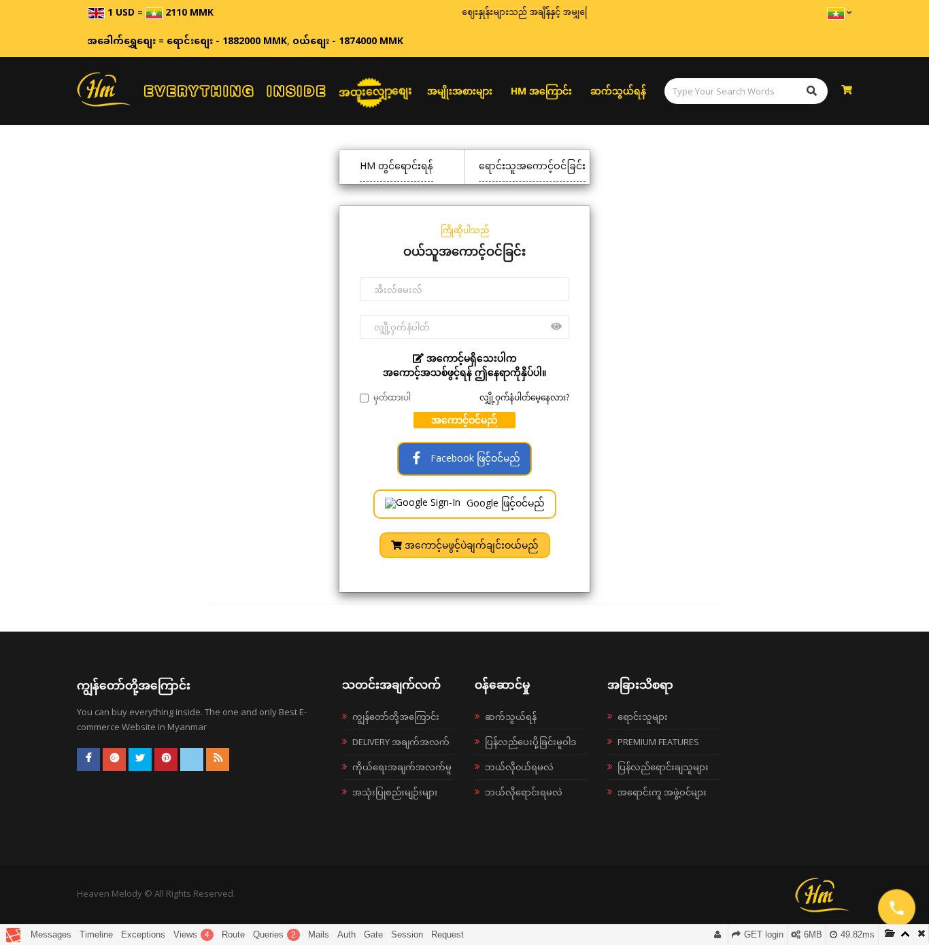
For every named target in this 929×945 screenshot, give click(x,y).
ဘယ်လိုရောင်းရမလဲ (523, 792)
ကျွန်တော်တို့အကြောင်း (395, 716)
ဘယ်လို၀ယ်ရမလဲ (519, 767)
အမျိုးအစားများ (459, 90)
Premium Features (658, 742)
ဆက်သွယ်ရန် (618, 90)
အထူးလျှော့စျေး (375, 90)
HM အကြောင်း (541, 90)
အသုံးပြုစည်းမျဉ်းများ (395, 792)
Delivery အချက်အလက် (401, 742)
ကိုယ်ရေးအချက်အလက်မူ (402, 767)
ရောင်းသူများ (643, 716)
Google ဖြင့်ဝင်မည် (504, 502)
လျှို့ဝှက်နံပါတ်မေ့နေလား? (524, 397)
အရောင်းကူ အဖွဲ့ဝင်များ (662, 792)
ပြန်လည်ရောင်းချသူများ (663, 767)
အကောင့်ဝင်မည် (464, 419)
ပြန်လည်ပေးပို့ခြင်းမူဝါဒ (530, 742)
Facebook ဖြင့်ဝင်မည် (474, 457)
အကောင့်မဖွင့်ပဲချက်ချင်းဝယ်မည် (470, 544)
